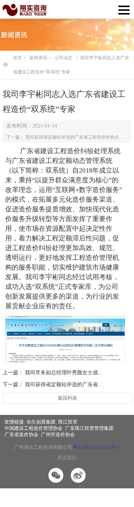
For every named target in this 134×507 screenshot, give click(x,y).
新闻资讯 (38, 57)
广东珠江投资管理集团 (89, 428)
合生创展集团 (40, 422)
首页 (17, 57)
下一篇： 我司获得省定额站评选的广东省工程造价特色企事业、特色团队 (67, 137)
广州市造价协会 (58, 434)
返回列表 (67, 398)
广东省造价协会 (21, 434)
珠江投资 (67, 422)
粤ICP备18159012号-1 (96, 447)
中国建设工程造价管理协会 (33, 428)
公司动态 (64, 57)
